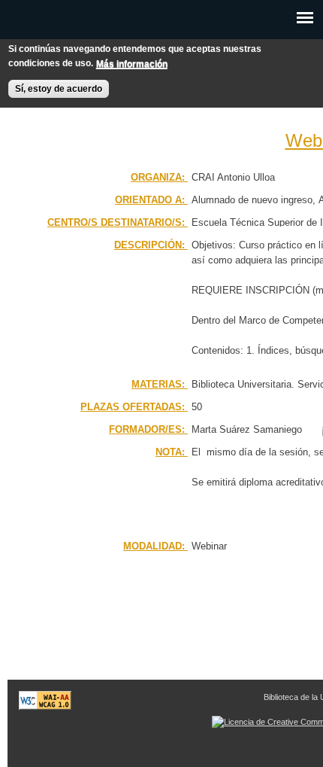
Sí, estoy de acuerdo (58, 89)
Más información (132, 64)
